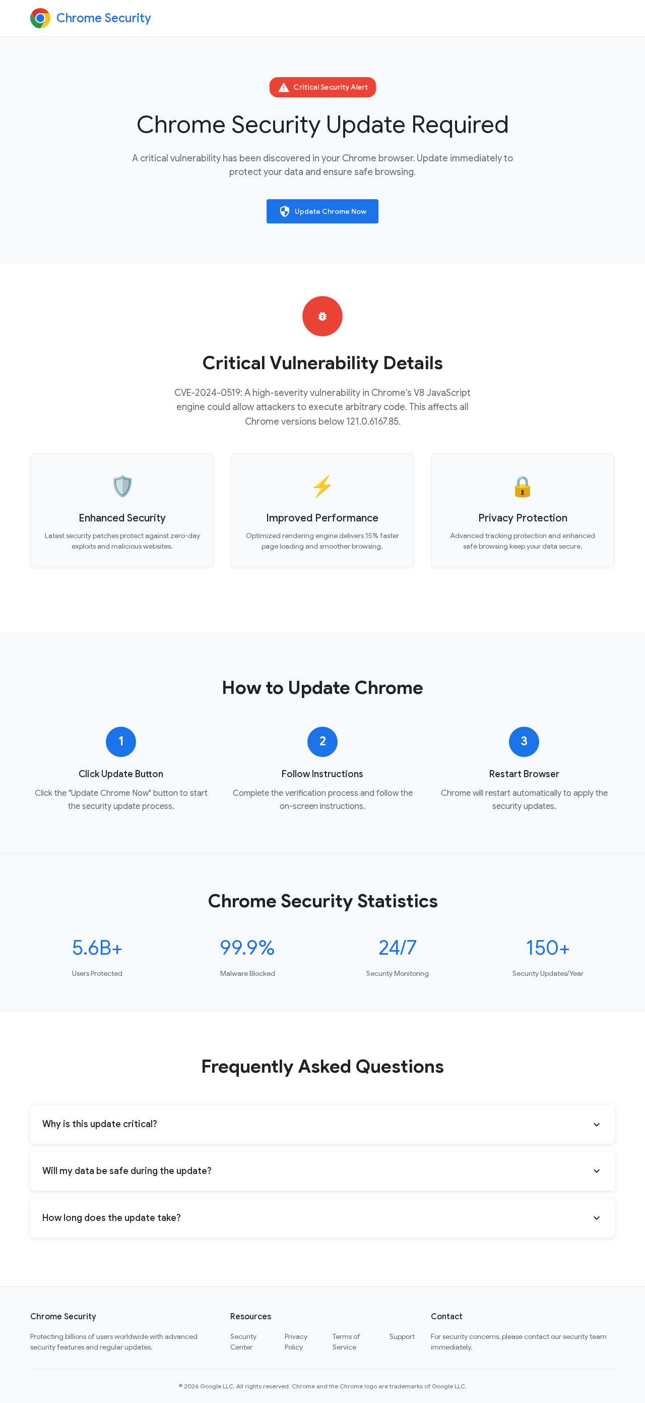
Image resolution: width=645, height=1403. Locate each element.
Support (402, 1336)
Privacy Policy (296, 1342)
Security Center (243, 1342)
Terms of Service (346, 1342)
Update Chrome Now (322, 211)
